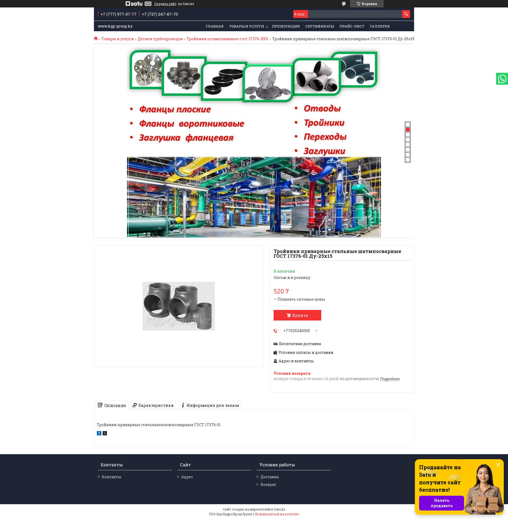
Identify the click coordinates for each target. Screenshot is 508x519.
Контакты (111, 476)
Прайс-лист (351, 26)
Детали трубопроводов (160, 39)
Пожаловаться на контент (277, 514)
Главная (215, 26)
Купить (300, 315)
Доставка (270, 476)
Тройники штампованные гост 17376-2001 (227, 39)
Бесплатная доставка (300, 343)
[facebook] (99, 433)
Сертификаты (319, 26)
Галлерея (380, 26)
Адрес (187, 476)
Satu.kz (279, 509)
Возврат (268, 484)
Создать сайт (165, 4)
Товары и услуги (246, 26)
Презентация (286, 26)
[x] (105, 433)
